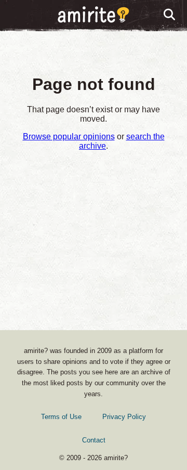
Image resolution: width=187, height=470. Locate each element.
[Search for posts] (170, 15)
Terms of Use (61, 417)
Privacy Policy (124, 417)
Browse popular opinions (69, 136)
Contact (93, 440)
